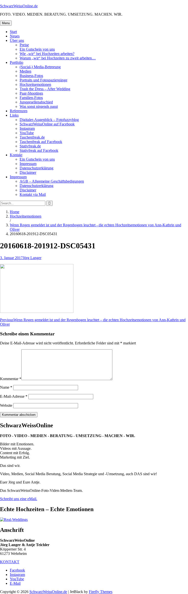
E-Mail (15, 583)
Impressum (28, 164)
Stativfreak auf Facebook (39, 150)
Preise (24, 45)
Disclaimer (28, 172)
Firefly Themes (100, 592)
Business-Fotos (31, 76)
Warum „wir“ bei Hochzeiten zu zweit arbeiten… (58, 58)
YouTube (27, 133)
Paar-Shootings (31, 93)
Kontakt (16, 155)
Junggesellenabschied (36, 102)
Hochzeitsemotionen (35, 84)
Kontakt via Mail (33, 194)
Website (6, 405)
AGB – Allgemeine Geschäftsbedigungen (52, 181)
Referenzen (18, 111)
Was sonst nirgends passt (39, 106)
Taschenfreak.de (32, 137)
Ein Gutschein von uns (37, 49)
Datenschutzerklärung (36, 168)
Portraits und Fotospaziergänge (43, 80)
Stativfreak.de (30, 146)
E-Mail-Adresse (13, 396)
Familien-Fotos (31, 98)
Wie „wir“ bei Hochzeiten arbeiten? (47, 54)
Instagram (27, 128)
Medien (25, 71)
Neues (15, 36)
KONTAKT (9, 562)
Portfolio (16, 62)
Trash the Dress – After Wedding (45, 89)
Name (6, 387)
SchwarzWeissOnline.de (19, 6)
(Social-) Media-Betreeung (40, 67)
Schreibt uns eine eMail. (18, 499)
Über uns (17, 40)
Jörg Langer (32, 258)
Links (14, 115)
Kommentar (10, 379)
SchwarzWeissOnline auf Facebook (47, 124)
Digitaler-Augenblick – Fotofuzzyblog (49, 120)
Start (13, 32)
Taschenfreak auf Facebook (41, 142)
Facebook (17, 570)
